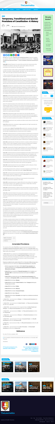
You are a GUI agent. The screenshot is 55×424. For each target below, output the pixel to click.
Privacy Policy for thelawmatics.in (48, 418)
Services (36, 9)
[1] (5, 61)
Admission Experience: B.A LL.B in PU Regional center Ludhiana (49, 171)
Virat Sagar (45, 187)
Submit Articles (27, 9)
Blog (34, 418)
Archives (46, 202)
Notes (12, 9)
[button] (53, 9)
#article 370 (15, 26)
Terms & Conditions (39, 418)
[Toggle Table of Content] (13, 238)
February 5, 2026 (20, 390)
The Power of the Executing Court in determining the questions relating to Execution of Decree (47, 135)
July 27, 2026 (6, 390)
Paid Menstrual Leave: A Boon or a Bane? (48, 183)
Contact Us (48, 421)
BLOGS (18, 9)
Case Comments (8, 362)
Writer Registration (42, 421)
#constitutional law (21, 26)
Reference (6, 240)
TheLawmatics (27, 5)
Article (4, 362)
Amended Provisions (7, 239)
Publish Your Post (48, 109)
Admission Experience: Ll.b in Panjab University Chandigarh (49, 160)
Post (4, 385)
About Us (52, 421)
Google (44, 192)
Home (6, 9)
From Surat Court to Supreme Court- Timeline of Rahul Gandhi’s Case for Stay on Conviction (48, 195)
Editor (8, 25)
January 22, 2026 (33, 390)
